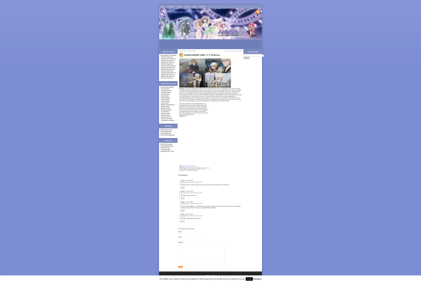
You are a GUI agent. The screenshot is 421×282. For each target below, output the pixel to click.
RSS (204, 169)
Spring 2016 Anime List (168, 67)
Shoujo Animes (165, 115)
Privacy (187, 6)
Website (180, 242)
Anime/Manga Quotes (167, 146)
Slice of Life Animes (167, 118)
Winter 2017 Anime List (168, 62)
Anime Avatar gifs (166, 133)
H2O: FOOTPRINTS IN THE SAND (233, 51)
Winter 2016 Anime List (168, 69)
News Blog (170, 6)
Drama (187, 165)
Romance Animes (166, 110)
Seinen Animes (165, 113)
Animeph (231, 32)
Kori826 (187, 180)
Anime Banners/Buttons (168, 135)
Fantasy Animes (165, 97)
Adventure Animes (166, 90)
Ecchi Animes (165, 96)
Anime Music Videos (167, 130)
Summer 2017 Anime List (168, 59)
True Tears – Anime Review (187, 51)
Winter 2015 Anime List (168, 76)
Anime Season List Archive (168, 55)
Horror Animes (165, 101)
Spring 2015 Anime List (168, 74)
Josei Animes (165, 103)
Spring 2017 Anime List (168, 60)
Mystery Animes (165, 108)
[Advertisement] (200, 44)
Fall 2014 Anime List (167, 78)
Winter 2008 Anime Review (191, 166)
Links (194, 6)
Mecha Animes (165, 106)
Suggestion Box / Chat (167, 151)
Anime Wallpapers (166, 131)
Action (183, 165)
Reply (182, 187)
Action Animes (165, 89)
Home (162, 6)
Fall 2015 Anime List (167, 71)
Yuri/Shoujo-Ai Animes (167, 120)
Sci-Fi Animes (165, 111)
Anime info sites (165, 147)
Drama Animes (165, 94)
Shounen (192, 165)
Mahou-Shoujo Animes (168, 104)
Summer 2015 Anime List (168, 73)
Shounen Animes (166, 117)
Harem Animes (165, 99)
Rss (258, 12)
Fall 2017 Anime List (167, 57)
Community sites (165, 149)
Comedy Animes (166, 92)
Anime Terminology (166, 144)
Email (180, 237)
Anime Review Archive (167, 87)
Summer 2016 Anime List (168, 66)
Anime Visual (256, 275)
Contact (179, 6)
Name (180, 231)
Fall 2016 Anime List (167, 64)
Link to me (202, 6)
